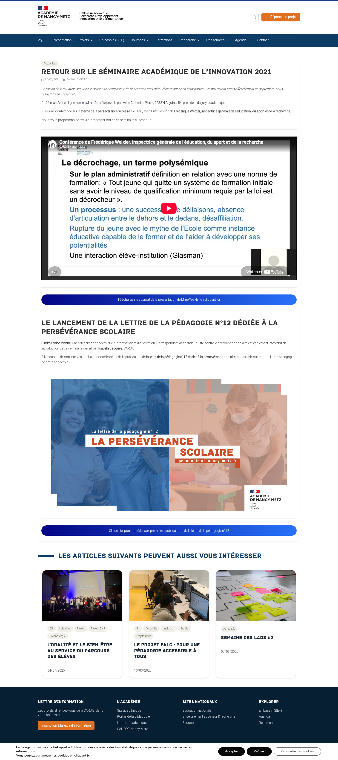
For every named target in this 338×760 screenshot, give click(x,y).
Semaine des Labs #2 (247, 638)
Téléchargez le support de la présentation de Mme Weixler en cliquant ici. (169, 299)
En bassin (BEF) (111, 40)
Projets (81, 628)
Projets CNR (98, 628)
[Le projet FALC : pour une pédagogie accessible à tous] (169, 595)
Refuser (259, 751)
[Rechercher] (254, 17)
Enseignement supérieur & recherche (209, 716)
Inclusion (169, 628)
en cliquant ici (80, 756)
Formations (163, 40)
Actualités (50, 63)
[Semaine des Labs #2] (256, 595)
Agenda (264, 716)
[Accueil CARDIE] (80, 18)
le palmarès (90, 103)
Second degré (58, 636)
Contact (263, 40)
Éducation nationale (197, 710)
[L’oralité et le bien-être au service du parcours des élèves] (82, 595)
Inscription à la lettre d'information (66, 725)
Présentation (62, 40)
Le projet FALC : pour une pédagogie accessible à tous (167, 650)
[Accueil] (43, 40)
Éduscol (189, 723)
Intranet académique (131, 723)
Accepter (231, 751)
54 (138, 628)
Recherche (266, 723)
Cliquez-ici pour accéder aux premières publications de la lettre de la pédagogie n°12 (169, 531)
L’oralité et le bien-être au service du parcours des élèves (79, 650)
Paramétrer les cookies (297, 751)
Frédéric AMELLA (77, 79)
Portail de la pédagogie (133, 716)
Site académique (129, 710)
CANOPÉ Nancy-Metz (132, 729)
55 (51, 628)
